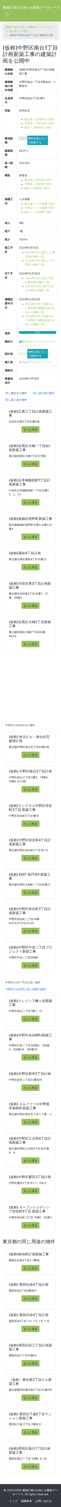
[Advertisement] (30, 689)
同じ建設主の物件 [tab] (16, 393)
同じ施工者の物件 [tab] (16, 399)
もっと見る (30, 429)
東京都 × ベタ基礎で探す (39, 203)
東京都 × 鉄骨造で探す (38, 180)
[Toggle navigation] (7, 14)
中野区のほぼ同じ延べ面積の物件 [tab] (25, 989)
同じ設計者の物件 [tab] (44, 393)
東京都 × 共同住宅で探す (39, 119)
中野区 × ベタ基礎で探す (39, 208)
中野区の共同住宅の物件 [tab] (20, 725)
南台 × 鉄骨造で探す (37, 188)
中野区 (25, 31)
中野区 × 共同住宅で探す (39, 123)
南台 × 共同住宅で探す (38, 127)
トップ (13, 1501)
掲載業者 (26, 1501)
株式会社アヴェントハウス (35, 362)
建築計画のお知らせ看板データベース (31, 7)
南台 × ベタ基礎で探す (38, 212)
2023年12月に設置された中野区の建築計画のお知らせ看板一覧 (40, 320)
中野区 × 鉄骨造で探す (38, 184)
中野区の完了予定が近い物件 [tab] (23, 982)
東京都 (13, 31)
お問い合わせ (43, 1501)
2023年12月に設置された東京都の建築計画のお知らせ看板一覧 (40, 308)
